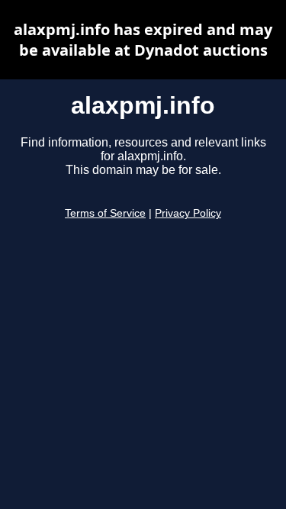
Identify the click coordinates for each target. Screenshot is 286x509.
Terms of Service (105, 213)
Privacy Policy (188, 213)
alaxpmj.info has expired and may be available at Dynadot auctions (143, 39)
